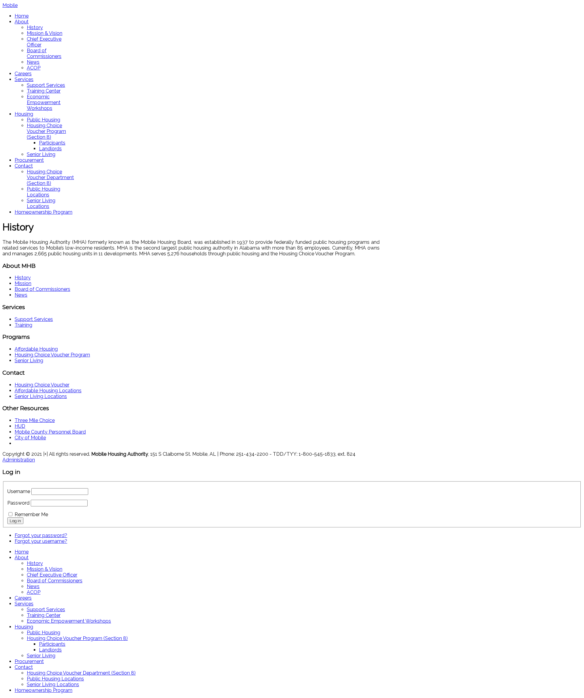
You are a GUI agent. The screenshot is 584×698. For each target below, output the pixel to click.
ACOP (33, 68)
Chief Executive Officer (52, 575)
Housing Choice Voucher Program (52, 355)
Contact (24, 166)
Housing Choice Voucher (42, 385)
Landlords (50, 149)
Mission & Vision (44, 33)
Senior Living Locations (41, 203)
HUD (20, 426)
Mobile (10, 5)
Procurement (29, 160)
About (22, 22)
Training (23, 325)
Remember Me (31, 514)
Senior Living (41, 154)
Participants (52, 143)
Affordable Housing (36, 349)
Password (18, 503)
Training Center (44, 91)
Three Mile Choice (35, 420)
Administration (18, 460)
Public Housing (43, 120)
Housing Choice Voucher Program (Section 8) (46, 131)
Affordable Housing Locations (48, 390)
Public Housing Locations (43, 192)
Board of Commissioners (44, 53)
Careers (23, 74)
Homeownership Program (43, 212)
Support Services (46, 85)
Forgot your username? (41, 541)
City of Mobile (30, 438)
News (33, 62)
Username (18, 491)
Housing (24, 114)
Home (22, 16)
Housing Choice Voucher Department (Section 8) (50, 177)
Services (24, 79)
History (35, 27)
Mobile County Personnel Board (50, 432)
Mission (23, 283)
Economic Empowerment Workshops (44, 102)
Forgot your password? (41, 535)
